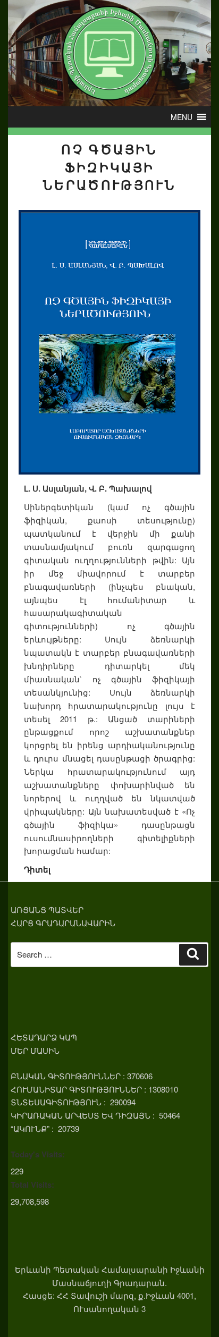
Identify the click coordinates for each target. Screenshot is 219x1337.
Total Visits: (32, 1184)
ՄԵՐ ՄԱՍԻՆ (35, 1050)
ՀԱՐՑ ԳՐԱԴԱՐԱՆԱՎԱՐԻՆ (63, 922)
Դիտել (37, 869)
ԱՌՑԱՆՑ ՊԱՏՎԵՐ (47, 909)
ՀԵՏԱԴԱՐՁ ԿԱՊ (44, 1037)
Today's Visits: (38, 1154)
